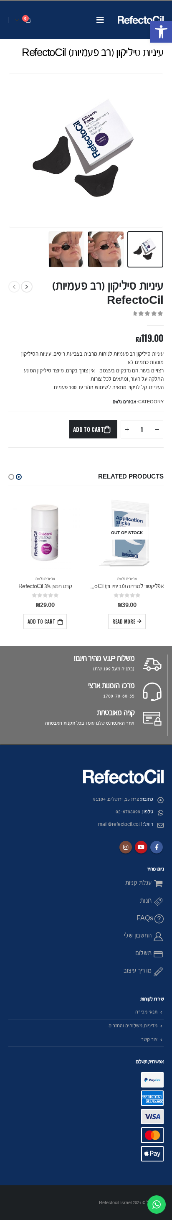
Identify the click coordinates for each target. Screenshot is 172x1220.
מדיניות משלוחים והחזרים (133, 1026)
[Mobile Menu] (100, 20)
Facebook (156, 847)
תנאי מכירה (146, 1012)
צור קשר (149, 1039)
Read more (123, 621)
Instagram (125, 847)
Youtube (141, 847)
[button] (161, 32)
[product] (45, 533)
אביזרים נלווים (124, 402)
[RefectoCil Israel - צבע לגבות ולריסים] (141, 20)
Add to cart (88, 429)
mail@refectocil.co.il (120, 824)
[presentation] (161, 150)
